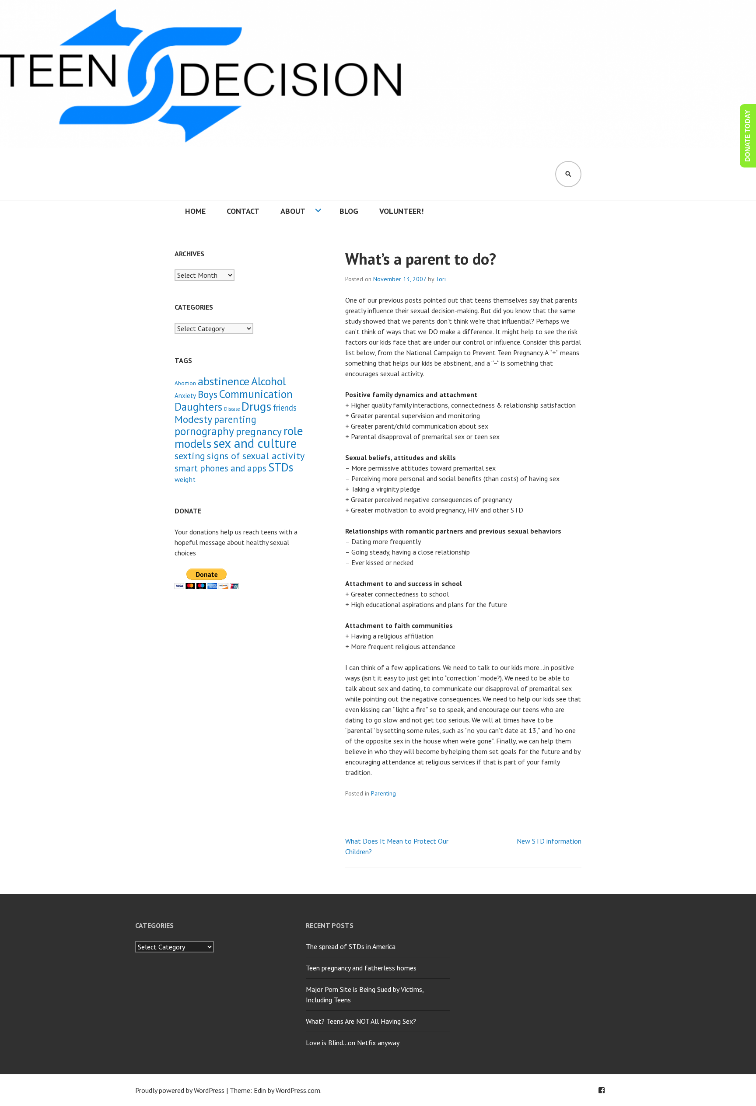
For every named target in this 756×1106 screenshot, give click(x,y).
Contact (243, 211)
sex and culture (255, 443)
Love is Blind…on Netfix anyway (352, 1042)
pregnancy (259, 431)
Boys (207, 394)
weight (185, 479)
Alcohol (268, 381)
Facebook (601, 1090)
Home (195, 211)
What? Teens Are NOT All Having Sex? (361, 1021)
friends (285, 407)
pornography (204, 431)
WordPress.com (298, 1090)
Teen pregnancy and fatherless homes (361, 967)
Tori (441, 279)
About (292, 211)
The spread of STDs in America (351, 946)
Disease (232, 409)
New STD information (549, 841)
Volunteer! (401, 211)
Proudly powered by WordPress (179, 1090)
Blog (349, 211)
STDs (280, 467)
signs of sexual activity (255, 455)
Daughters (198, 407)
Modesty (193, 419)
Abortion (185, 383)
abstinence (223, 381)
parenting (235, 419)
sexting (190, 455)
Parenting (383, 793)
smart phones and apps (220, 468)
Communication (256, 394)
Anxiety (185, 395)
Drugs (256, 406)
